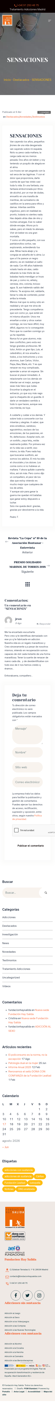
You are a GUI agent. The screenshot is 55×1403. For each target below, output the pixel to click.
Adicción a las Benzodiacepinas (19, 1360)
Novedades (25, 116)
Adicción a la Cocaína (14, 1348)
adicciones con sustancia (19, 1170)
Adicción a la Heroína (14, 1352)
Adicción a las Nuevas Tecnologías (20, 1330)
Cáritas (40, 1176)
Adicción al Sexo (12, 1317)
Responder (44, 623)
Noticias (9, 1189)
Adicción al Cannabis (14, 1356)
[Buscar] (46, 893)
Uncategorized (11, 977)
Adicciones (9, 917)
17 (4, 1124)
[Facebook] (16, 1295)
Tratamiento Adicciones (16, 968)
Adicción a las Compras (15, 1326)
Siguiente (27, 567)
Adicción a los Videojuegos (17, 1321)
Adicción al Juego (12, 1313)
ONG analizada (26, 1189)
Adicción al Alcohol (13, 1344)
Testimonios (38, 116)
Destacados (21, 79)
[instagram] (39, 1295)
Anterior (27, 545)
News (5, 943)
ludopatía (35, 1182)
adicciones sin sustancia (18, 1176)
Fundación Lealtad (15, 1182)
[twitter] (27, 1295)
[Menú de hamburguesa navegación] (50, 20)
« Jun (5, 1147)
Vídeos (6, 986)
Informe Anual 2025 (19, 1067)
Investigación (10, 934)
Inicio (7, 79)
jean (18, 619)
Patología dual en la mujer (23, 1063)
